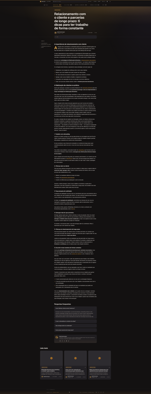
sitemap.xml (52, 389)
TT (103, 392)
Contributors (84, 392)
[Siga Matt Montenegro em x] (64, 341)
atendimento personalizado (67, 177)
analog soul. (53, 392)
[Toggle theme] (110, 1)
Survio (73, 209)
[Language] (107, 1)
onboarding (81, 150)
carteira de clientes (76, 254)
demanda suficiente (87, 88)
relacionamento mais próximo (89, 60)
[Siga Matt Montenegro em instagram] (62, 341)
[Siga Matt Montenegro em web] (60, 341)
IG (96, 392)
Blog (80, 392)
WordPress (69, 158)
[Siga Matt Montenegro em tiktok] (68, 341)
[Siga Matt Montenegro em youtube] (66, 341)
